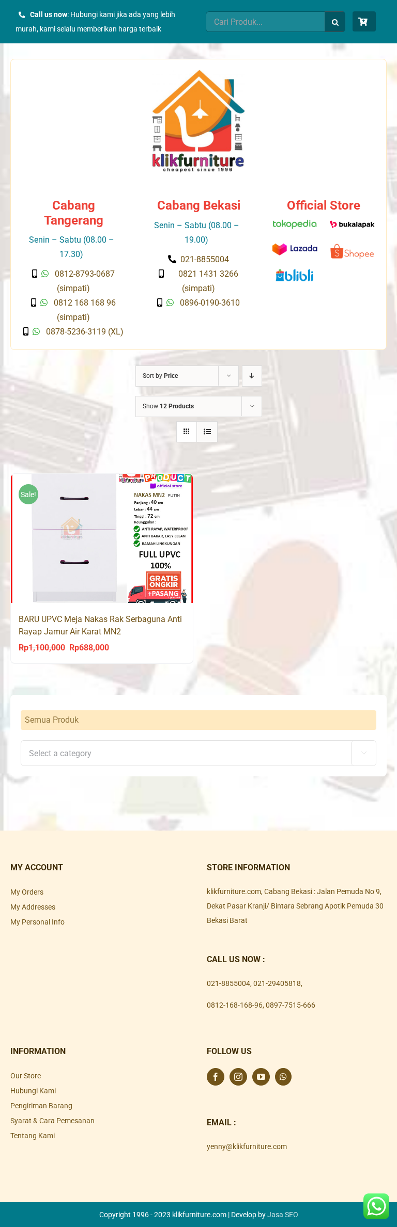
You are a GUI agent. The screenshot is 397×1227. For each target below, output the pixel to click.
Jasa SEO (282, 1214)
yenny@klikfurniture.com (247, 1146)
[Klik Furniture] (198, 73)
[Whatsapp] (283, 1077)
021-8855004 (228, 983)
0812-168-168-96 (235, 1005)
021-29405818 (277, 983)
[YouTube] (261, 1077)
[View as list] (207, 432)
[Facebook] (215, 1077)
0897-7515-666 (290, 1005)
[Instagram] (238, 1077)
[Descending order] (252, 376)
